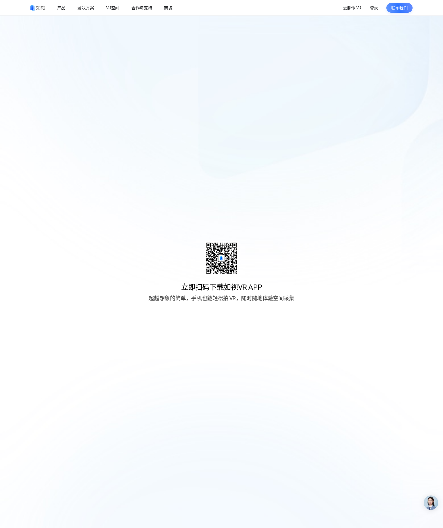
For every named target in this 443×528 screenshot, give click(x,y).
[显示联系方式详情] (431, 502)
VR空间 (113, 7)
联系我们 (399, 7)
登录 (374, 7)
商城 (168, 7)
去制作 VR (352, 7)
